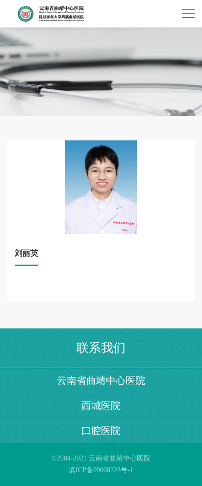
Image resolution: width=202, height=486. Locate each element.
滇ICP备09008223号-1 (101, 470)
